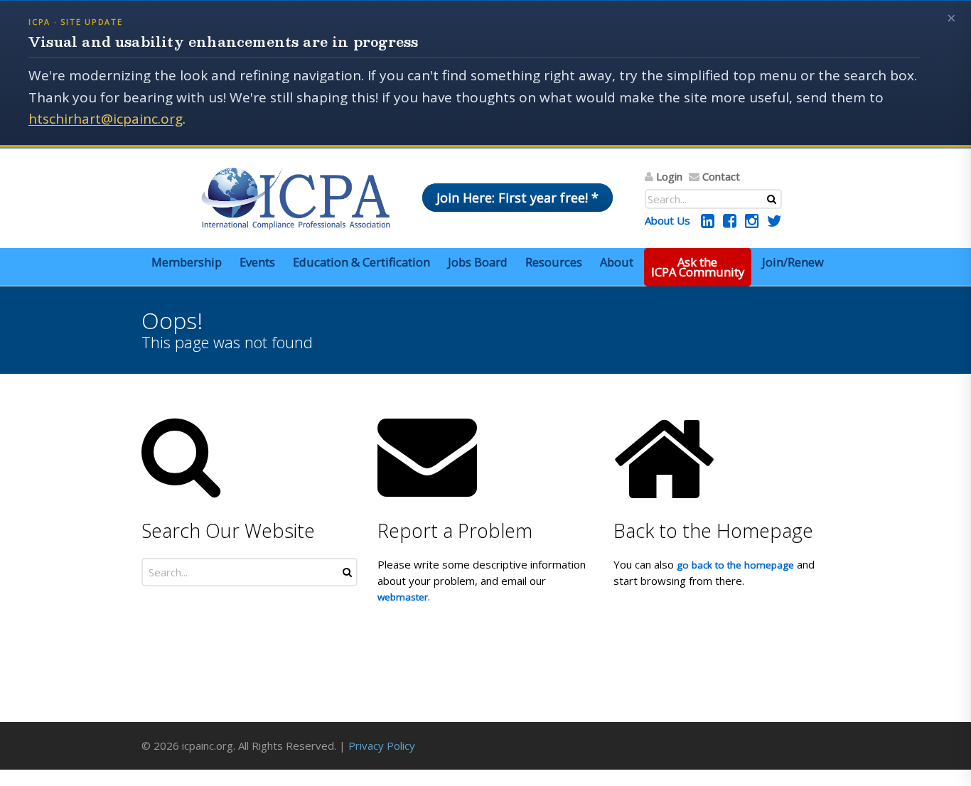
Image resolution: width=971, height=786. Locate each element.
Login (669, 176)
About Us (667, 220)
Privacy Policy (381, 745)
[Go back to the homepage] (295, 198)
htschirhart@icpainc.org (105, 118)
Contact (721, 176)
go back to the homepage (735, 565)
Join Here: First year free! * (517, 197)
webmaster (402, 597)
